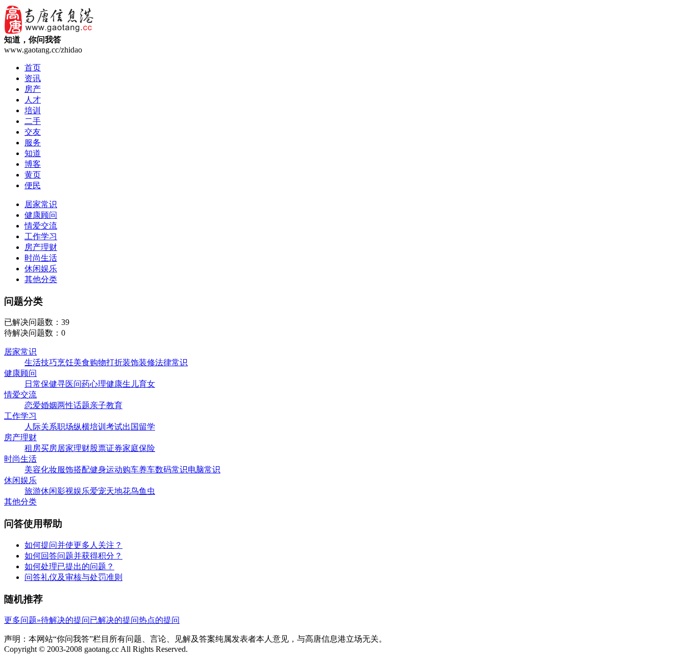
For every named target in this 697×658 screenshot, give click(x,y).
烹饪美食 (73, 362)
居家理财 (73, 448)
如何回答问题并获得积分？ (73, 555)
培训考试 (106, 426)
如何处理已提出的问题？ (69, 566)
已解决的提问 (114, 620)
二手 (32, 121)
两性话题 (73, 405)
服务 (32, 142)
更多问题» (22, 620)
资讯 (32, 78)
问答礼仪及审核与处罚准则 (73, 577)
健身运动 (106, 469)
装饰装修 (138, 362)
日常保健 (40, 383)
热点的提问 (159, 620)
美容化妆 (40, 469)
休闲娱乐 (40, 268)
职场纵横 (73, 426)
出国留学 (138, 426)
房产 (32, 89)
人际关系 (40, 426)
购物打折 (106, 362)
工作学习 (40, 236)
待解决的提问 (65, 620)
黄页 (32, 174)
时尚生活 (40, 258)
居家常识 (40, 204)
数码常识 (171, 469)
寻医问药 (73, 383)
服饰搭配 (73, 469)
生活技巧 (40, 362)
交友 (32, 132)
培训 (32, 110)
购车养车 (138, 469)
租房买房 (40, 448)
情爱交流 (40, 225)
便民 (32, 185)
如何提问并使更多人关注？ (73, 545)
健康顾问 (40, 215)
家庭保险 (138, 448)
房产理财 (40, 247)
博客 (32, 164)
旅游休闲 (40, 491)
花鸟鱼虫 (138, 491)
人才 (32, 99)
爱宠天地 (106, 491)
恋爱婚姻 (40, 405)
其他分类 (40, 279)
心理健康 (106, 383)
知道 (32, 153)
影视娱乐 (73, 491)
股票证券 (106, 448)
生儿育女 (138, 383)
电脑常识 (204, 469)
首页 (32, 67)
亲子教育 (106, 405)
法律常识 (171, 362)
